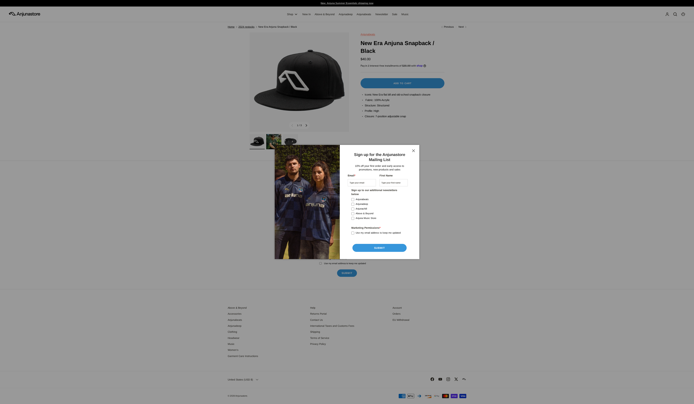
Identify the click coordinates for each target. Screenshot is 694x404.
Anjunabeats (362, 199)
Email (351, 175)
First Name (386, 175)
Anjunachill (361, 208)
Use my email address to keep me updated (378, 232)
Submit (379, 247)
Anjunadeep (362, 204)
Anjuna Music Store (366, 218)
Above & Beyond (364, 213)
